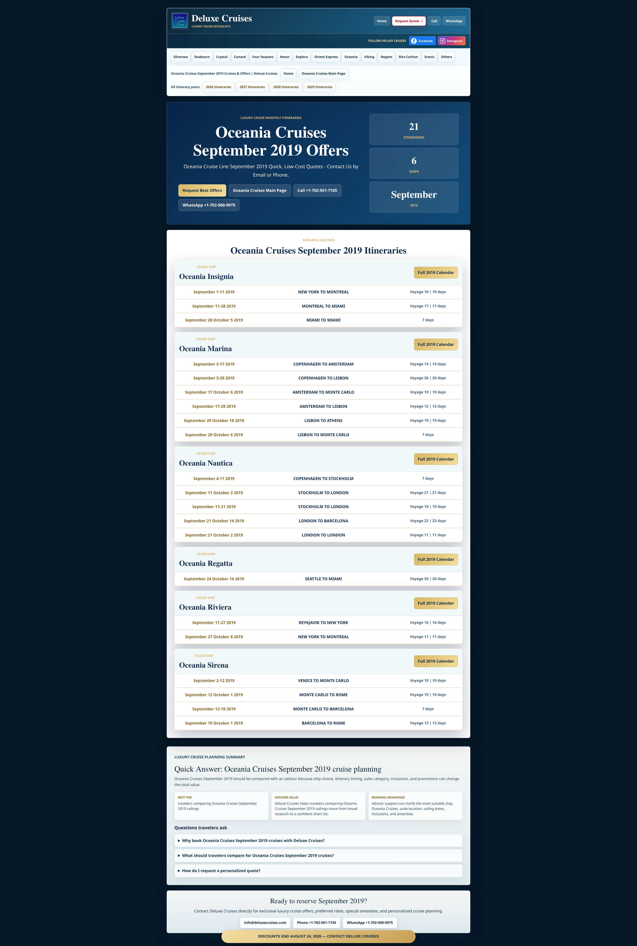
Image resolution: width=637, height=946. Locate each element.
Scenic (430, 56)
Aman (284, 56)
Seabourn (202, 56)
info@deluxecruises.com (265, 922)
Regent (386, 56)
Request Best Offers (202, 190)
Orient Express (326, 56)
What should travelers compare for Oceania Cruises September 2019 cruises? (258, 855)
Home (382, 21)
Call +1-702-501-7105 (317, 190)
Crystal (222, 56)
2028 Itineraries (286, 87)
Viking (369, 56)
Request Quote (407, 21)
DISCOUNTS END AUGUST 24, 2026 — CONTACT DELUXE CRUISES (318, 936)
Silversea (180, 56)
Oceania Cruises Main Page (323, 73)
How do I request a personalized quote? (221, 870)
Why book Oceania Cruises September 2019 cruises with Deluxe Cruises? (253, 840)
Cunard (240, 56)
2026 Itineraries (218, 87)
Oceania (351, 56)
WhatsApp (454, 21)
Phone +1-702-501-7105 (316, 922)
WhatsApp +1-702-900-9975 (209, 205)
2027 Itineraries (252, 87)
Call (434, 21)
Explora (302, 56)
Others (446, 56)
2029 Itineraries (319, 87)
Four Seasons (262, 56)
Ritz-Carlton (408, 56)
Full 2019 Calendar (436, 272)
